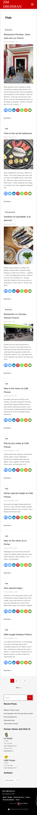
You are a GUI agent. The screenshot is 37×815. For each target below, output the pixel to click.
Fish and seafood (10, 212)
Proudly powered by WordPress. (19, 809)
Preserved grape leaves (10, 717)
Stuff (6, 129)
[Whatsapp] (22, 110)
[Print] (26, 110)
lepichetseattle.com (8, 751)
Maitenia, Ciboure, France (11, 710)
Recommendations (8, 800)
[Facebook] (6, 110)
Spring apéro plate (9, 720)
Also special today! (13, 588)
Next (18, 684)
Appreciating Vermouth (11, 723)
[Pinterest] (18, 110)
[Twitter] (10, 110)
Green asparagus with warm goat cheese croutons (18, 713)
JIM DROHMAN (8, 791)
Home (4, 797)
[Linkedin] (14, 110)
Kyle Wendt (23, 803)
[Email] (30, 110)
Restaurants (8, 30)
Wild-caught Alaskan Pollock (18, 634)
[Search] (30, 697)
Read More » (8, 118)
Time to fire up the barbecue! (18, 133)
